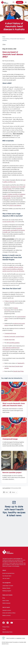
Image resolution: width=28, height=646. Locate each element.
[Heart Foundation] (14, 552)
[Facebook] (3, 623)
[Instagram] (8, 623)
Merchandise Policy (7, 632)
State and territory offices (8, 613)
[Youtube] (12, 623)
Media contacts (6, 615)
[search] (13, 2)
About (4, 570)
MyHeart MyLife (6, 588)
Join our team (6, 578)
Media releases (6, 603)
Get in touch (6, 607)
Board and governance (8, 573)
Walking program (6, 590)
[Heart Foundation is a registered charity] (4, 638)
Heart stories (5, 600)
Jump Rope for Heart (7, 585)
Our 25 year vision (6, 576)
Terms (4, 629)
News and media (7, 595)
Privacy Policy (5, 627)
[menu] (25, 2)
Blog (3, 36)
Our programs (6, 582)
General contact (6, 610)
